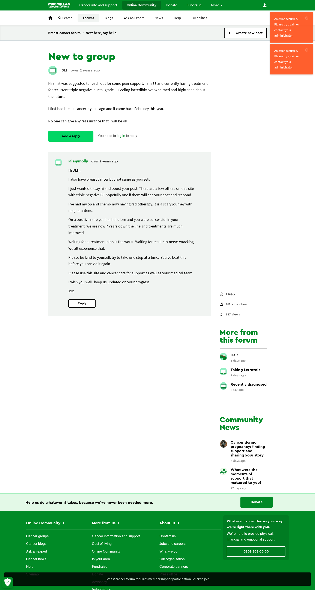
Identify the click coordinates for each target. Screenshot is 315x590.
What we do (168, 551)
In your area (101, 559)
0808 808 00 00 (256, 551)
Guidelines (199, 18)
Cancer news (36, 559)
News (158, 18)
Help (177, 18)
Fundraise (194, 5)
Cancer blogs (36, 544)
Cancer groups (37, 536)
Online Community (141, 5)
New (245, 33)
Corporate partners (173, 567)
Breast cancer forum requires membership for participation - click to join (158, 579)
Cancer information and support (116, 536)
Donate (171, 5)
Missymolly (78, 161)
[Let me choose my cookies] (7, 582)
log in (121, 136)
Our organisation (172, 559)
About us (167, 523)
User (264, 5)
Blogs (109, 18)
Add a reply (71, 136)
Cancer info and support (98, 5)
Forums (88, 18)
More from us (104, 523)
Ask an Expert (134, 18)
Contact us (167, 536)
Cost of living (102, 544)
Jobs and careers (172, 544)
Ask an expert (36, 551)
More (215, 5)
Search (67, 18)
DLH (65, 70)
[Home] (59, 5)
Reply (82, 303)
